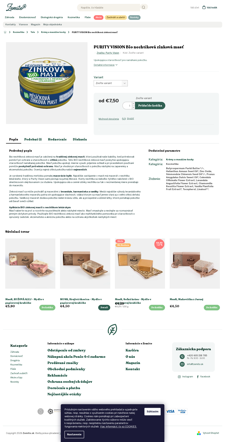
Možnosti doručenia (109, 119)
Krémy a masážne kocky (180, 159)
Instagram (187, 376)
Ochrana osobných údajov (69, 381)
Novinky (14, 382)
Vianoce (23, 25)
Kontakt (133, 369)
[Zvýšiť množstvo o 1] (133, 104)
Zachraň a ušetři (18, 373)
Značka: (108, 52)
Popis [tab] (13, 139)
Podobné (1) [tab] (33, 139)
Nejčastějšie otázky (64, 394)
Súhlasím (152, 411)
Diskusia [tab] (80, 139)
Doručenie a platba (63, 388)
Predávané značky (62, 363)
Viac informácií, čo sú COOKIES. (118, 426)
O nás (130, 356)
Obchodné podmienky (66, 369)
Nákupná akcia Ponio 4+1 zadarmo (76, 356)
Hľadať (144, 7)
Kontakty (10, 25)
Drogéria (15, 360)
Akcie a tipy (16, 377)
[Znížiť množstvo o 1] (133, 107)
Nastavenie (74, 434)
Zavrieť (123, 122)
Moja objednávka (52, 25)
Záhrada (14, 352)
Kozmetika (16, 364)
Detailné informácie (104, 65)
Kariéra (132, 350)
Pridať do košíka (150, 105)
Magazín (35, 25)
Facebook (205, 376)
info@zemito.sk (195, 364)
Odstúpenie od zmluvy (66, 350)
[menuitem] (9, 17)
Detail (104, 307)
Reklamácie (57, 375)
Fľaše (13, 369)
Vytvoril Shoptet (211, 433)
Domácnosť (16, 356)
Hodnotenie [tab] (57, 139)
